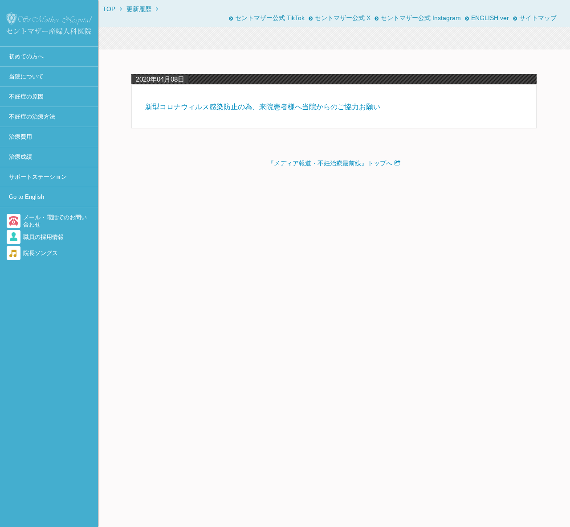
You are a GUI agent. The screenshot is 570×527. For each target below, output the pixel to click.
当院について (26, 76)
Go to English (26, 197)
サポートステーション (38, 176)
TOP (108, 8)
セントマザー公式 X (342, 17)
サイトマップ (538, 17)
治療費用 (20, 136)
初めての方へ (26, 56)
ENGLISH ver (490, 17)
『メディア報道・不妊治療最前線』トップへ (330, 163)
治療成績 (20, 156)
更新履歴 (138, 8)
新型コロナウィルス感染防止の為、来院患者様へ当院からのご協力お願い (262, 107)
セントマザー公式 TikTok (270, 17)
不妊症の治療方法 (32, 116)
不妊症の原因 (26, 96)
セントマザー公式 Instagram (421, 17)
